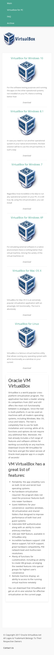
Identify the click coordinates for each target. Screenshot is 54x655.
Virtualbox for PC (15, 10)
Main (9, 3)
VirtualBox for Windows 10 (27, 58)
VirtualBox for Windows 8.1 (27, 111)
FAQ (9, 16)
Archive (10, 23)
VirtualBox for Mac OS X (27, 270)
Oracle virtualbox (19, 38)
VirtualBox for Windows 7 (27, 164)
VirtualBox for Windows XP (27, 217)
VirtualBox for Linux (27, 323)
